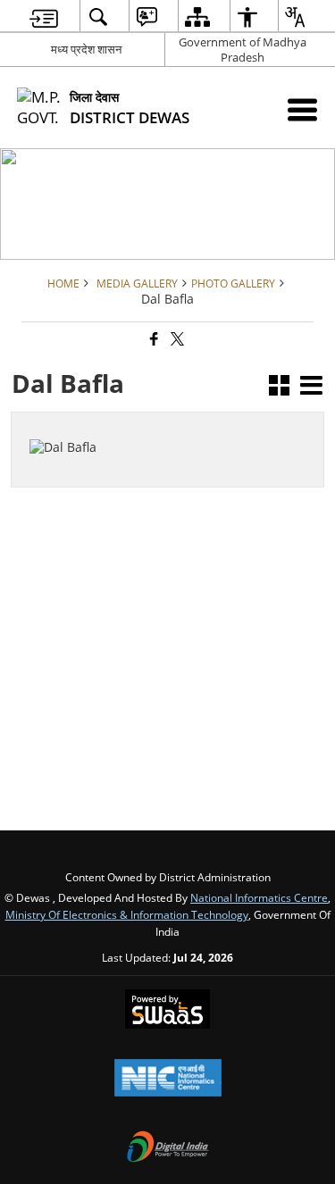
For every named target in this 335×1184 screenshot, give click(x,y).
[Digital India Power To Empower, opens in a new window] (167, 1148)
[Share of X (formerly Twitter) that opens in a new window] (176, 339)
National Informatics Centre (259, 897)
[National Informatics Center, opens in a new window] (168, 1079)
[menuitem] (43, 16)
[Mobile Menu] (302, 109)
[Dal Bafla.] (72, 421)
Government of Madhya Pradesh (242, 49)
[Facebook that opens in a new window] (153, 339)
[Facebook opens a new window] (63, 466)
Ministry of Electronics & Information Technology (126, 914)
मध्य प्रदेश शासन (86, 49)
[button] (279, 387)
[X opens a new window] (81, 466)
